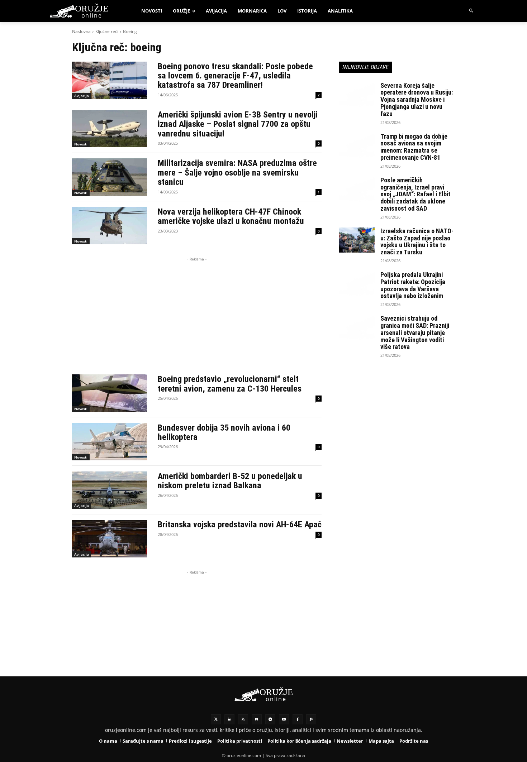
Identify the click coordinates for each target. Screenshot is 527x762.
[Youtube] (284, 719)
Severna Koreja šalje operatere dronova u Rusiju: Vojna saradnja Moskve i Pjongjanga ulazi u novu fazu (416, 100)
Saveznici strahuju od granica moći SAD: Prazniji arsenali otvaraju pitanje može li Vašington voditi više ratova (414, 332)
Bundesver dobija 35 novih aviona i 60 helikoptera (224, 432)
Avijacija (81, 95)
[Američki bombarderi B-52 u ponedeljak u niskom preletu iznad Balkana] (109, 490)
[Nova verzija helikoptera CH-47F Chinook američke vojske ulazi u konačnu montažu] (109, 225)
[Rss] (243, 719)
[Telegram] (270, 719)
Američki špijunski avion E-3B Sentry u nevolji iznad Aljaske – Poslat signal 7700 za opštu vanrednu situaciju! (238, 124)
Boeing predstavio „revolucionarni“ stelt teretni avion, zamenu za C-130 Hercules (230, 383)
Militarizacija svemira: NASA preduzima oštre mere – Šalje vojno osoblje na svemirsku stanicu (237, 172)
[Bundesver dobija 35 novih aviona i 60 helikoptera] (109, 441)
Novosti (80, 144)
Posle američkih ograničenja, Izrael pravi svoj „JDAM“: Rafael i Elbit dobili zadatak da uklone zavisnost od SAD (415, 194)
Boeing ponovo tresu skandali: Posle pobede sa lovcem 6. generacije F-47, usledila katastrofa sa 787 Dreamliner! (235, 75)
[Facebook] (298, 719)
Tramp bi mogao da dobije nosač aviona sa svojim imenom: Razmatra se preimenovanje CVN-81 (413, 147)
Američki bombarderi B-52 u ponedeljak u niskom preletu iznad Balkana (230, 480)
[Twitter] (216, 719)
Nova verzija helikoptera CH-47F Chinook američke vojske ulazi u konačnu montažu (231, 216)
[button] (471, 10)
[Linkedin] (229, 719)
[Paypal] (311, 719)
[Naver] (257, 719)
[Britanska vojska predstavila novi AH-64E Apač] (109, 538)
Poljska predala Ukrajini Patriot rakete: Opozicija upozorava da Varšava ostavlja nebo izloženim (412, 285)
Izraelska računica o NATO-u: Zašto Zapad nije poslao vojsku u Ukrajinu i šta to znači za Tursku (417, 241)
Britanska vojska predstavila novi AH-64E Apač (240, 524)
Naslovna (81, 31)
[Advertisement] (197, 313)
